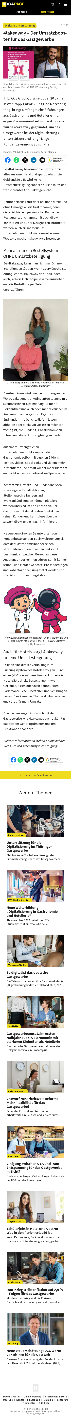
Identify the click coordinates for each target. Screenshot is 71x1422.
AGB (38, 1411)
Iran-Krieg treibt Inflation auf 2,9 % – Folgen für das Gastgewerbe (35, 1291)
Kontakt (21, 1399)
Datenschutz (15, 1411)
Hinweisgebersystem (35, 1413)
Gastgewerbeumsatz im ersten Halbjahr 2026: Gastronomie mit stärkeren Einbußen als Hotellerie (33, 1037)
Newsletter (29, 1402)
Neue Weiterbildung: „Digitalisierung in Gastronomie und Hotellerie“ (32, 911)
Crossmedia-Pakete (56, 1396)
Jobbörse (22, 11)
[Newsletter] (52, 4)
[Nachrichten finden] (59, 4)
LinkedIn (48, 1399)
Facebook (34, 1399)
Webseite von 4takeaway (20, 746)
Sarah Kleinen (48, 152)
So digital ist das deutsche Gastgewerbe (27, 974)
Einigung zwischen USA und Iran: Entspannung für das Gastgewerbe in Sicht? (34, 1167)
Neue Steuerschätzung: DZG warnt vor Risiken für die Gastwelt (34, 1352)
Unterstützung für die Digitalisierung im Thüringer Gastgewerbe (29, 846)
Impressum (29, 1411)
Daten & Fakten (11, 1396)
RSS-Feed (44, 1402)
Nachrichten (47, 11)
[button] (65, 4)
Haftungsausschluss (51, 1411)
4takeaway (15, 169)
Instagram (62, 1399)
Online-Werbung (32, 1396)
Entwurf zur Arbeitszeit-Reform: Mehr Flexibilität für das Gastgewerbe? (32, 1102)
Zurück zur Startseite (35, 775)
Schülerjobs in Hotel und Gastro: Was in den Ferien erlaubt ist (32, 1230)
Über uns (8, 1399)
